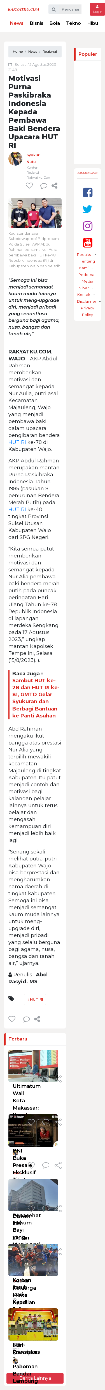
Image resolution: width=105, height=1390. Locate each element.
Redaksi (84, 254)
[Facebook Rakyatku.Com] (87, 192)
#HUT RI (35, 999)
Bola (55, 23)
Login (97, 11)
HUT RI (17, 442)
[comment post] (43, 185)
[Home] (23, 9)
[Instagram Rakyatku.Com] (87, 226)
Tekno (73, 23)
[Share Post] (54, 185)
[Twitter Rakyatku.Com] (87, 209)
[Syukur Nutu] (15, 158)
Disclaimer (86, 301)
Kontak (83, 294)
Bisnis (36, 23)
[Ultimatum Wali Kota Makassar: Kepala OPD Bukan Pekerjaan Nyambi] (33, 1065)
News (17, 23)
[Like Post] (30, 185)
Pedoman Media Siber (87, 281)
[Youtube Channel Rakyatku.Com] (87, 242)
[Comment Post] (45, 1079)
